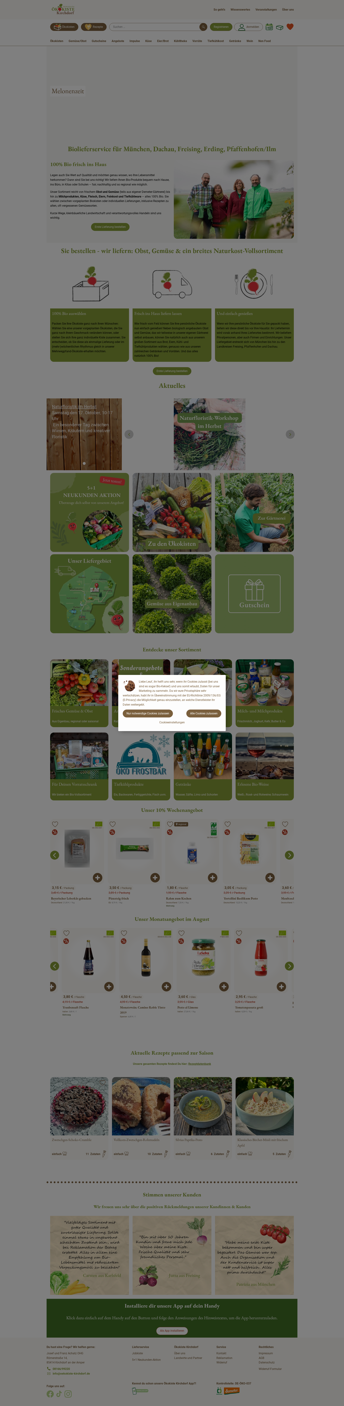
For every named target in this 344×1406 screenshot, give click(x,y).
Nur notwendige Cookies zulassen (147, 713)
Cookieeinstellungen (172, 722)
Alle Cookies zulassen (204, 713)
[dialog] (172, 703)
